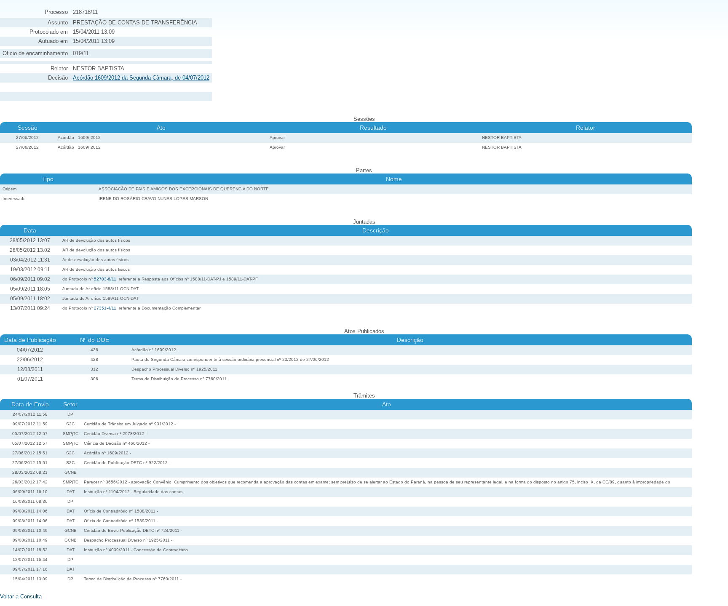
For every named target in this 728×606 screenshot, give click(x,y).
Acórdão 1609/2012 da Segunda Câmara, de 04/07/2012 (141, 78)
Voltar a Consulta (21, 596)
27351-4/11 (105, 308)
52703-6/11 (105, 279)
